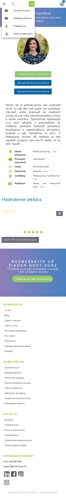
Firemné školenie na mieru (18, 383)
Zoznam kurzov (12, 367)
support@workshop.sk (14, 466)
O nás (8, 310)
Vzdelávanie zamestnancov (18, 440)
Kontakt (8, 351)
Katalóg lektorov (13, 372)
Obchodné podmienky (16, 330)
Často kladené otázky (16, 445)
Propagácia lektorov (15, 403)
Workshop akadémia (15, 393)
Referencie (10, 341)
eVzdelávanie (11, 424)
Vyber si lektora (13, 320)
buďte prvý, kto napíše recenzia (20, 240)
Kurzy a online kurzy (15, 430)
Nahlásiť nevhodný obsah (18, 346)
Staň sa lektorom (13, 388)
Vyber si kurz (11, 325)
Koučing (8, 419)
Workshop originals (14, 377)
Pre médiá (10, 335)
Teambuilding (11, 435)
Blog (7, 315)
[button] (59, 213)
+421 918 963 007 (12, 461)
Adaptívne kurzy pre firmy (18, 398)
